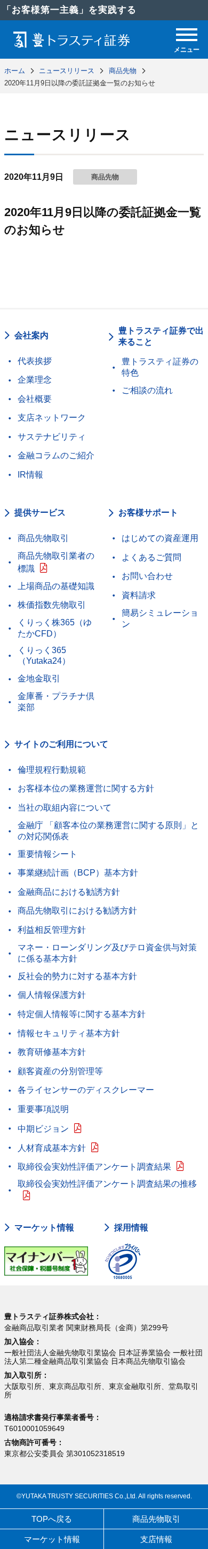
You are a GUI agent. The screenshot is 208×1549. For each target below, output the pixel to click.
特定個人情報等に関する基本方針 (82, 1014)
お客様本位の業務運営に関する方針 (86, 788)
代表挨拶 (35, 361)
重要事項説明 (43, 1109)
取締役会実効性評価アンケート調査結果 (94, 1166)
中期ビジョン (43, 1128)
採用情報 (131, 1228)
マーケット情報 (44, 1228)
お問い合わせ (147, 576)
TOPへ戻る (51, 1518)
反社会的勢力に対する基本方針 (77, 976)
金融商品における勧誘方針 (69, 891)
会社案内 (31, 335)
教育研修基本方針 (52, 1052)
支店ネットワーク (52, 417)
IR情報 (30, 474)
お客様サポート (148, 512)
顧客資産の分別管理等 (60, 1071)
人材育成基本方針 (52, 1148)
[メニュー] (186, 34)
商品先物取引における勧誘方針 (77, 910)
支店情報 (156, 1539)
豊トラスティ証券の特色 (160, 367)
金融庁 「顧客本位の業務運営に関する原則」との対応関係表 (108, 831)
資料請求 (139, 595)
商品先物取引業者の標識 (56, 562)
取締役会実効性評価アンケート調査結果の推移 (107, 1183)
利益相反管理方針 (52, 929)
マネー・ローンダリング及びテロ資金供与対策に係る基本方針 (107, 953)
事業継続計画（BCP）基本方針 (78, 872)
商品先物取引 (43, 538)
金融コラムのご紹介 (56, 455)
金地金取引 (39, 678)
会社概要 (35, 398)
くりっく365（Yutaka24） (44, 656)
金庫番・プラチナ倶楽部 (56, 702)
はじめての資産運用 (160, 538)
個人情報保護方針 (52, 994)
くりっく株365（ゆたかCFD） (55, 628)
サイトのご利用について (61, 744)
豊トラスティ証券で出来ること (161, 336)
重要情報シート (47, 854)
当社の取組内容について (64, 807)
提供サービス (40, 512)
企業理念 (35, 379)
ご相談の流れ (147, 390)
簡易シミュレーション (160, 618)
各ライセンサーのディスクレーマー (86, 1089)
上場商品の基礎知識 (56, 586)
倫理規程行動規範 (52, 769)
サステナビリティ (52, 436)
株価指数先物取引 (52, 604)
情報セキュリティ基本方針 (69, 1033)
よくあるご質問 (151, 557)
